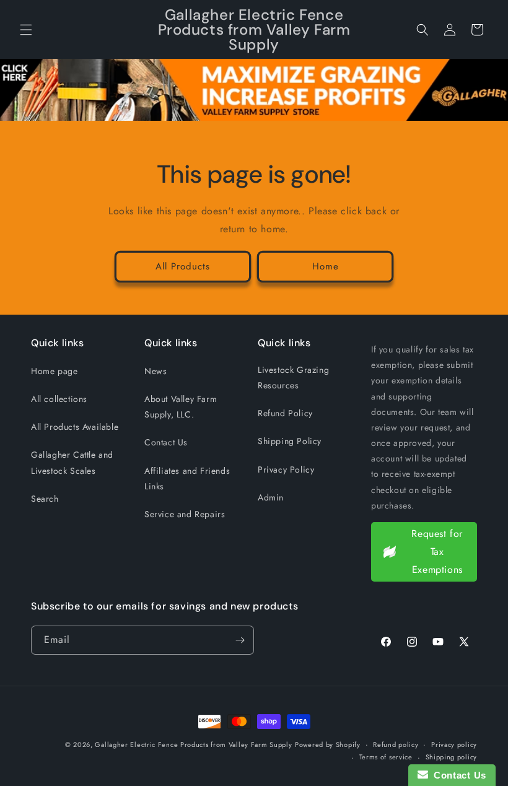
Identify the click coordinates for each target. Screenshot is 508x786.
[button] (26, 29)
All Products (182, 266)
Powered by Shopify (328, 744)
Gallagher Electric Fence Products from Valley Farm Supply (193, 744)
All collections (59, 399)
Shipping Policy (290, 441)
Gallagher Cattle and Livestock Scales (72, 462)
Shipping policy (452, 757)
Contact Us (166, 442)
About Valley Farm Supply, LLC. (180, 407)
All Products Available (74, 427)
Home (325, 266)
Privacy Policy (286, 469)
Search (45, 498)
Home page (54, 371)
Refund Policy (285, 413)
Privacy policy (454, 744)
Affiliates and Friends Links (187, 478)
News (155, 371)
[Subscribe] (239, 640)
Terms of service (386, 757)
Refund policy (395, 744)
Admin (271, 497)
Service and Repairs (184, 514)
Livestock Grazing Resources (293, 377)
